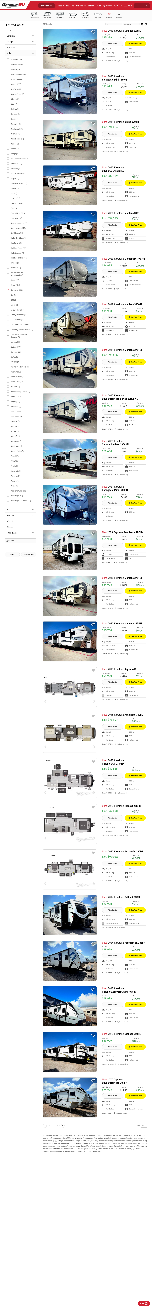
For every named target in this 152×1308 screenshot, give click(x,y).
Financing (70, 6)
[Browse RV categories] (51, 5)
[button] (45, 63)
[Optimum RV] (13, 5)
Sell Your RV (81, 6)
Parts (98, 6)
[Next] (63, 1126)
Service (91, 6)
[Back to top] (4, 1304)
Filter (138, 1126)
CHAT (142, 1304)
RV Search (45, 6)
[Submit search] (147, 5)
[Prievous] (45, 1126)
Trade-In (61, 6)
